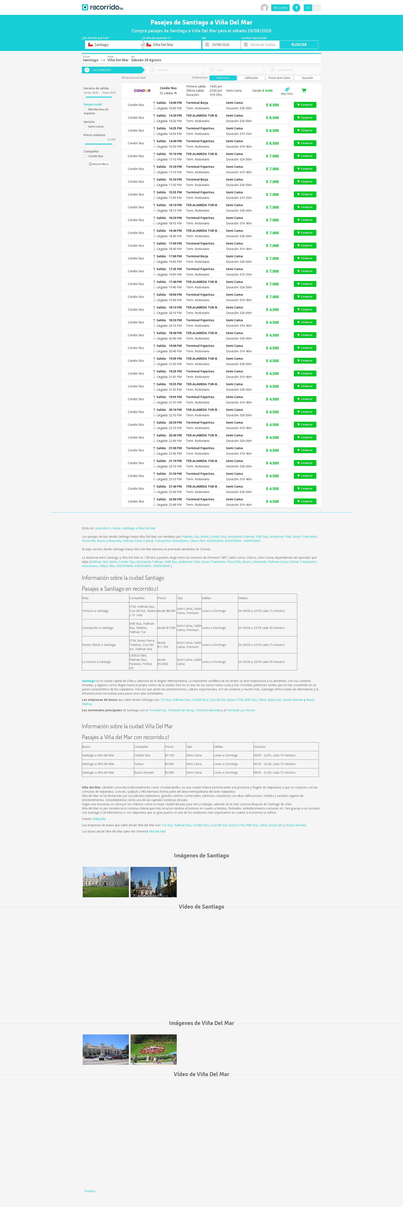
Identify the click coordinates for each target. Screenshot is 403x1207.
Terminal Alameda (208, 710)
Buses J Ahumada (109, 541)
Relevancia (223, 78)
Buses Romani (293, 700)
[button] (197, 103)
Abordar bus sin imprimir (96, 111)
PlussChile (89, 541)
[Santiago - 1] (106, 882)
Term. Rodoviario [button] (197, 108)
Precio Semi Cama (279, 78)
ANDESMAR (215, 541)
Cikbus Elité (197, 541)
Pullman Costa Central (138, 541)
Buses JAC (275, 700)
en (316, 8)
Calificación (251, 78)
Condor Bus (218, 536)
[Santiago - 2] (154, 882)
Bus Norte (201, 536)
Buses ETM (235, 700)
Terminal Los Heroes (241, 710)
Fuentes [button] (89, 1191)
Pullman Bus (181, 700)
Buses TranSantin (305, 536)
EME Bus (262, 536)
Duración (307, 78)
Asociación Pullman (241, 536)
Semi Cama (95, 126)
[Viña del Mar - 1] (106, 1049)
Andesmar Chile (280, 536)
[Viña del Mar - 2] (154, 1049)
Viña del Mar (157, 831)
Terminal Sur (157, 710)
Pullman (187, 536)
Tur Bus (166, 700)
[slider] (84, 97)
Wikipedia (99, 819)
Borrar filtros (100, 164)
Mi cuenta (280, 8)
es (308, 8)
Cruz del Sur (217, 700)
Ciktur (262, 700)
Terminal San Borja (181, 710)
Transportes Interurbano (171, 541)
